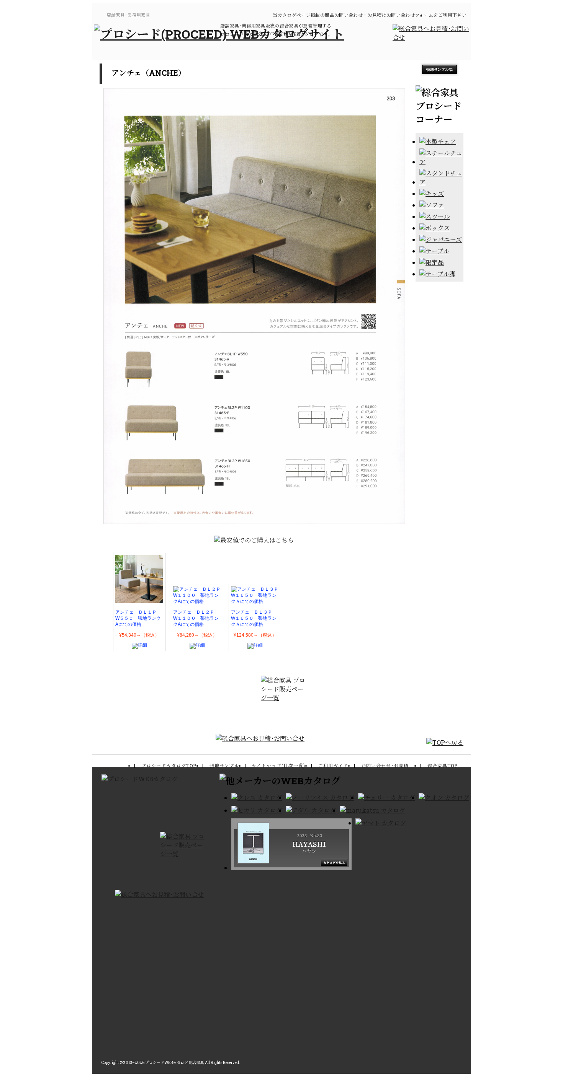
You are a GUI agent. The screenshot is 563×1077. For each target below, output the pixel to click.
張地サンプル (224, 766)
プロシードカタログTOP (168, 766)
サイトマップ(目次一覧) (278, 766)
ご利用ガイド (333, 766)
